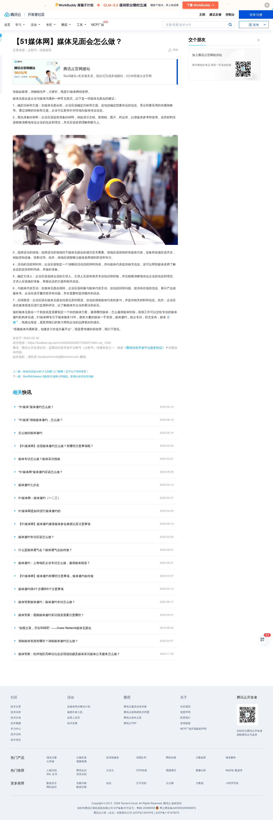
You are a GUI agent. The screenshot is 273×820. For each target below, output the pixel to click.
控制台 (230, 14)
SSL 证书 (51, 774)
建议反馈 (215, 14)
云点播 (170, 783)
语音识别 (81, 774)
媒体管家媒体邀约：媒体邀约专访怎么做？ (46, 602)
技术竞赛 (72, 723)
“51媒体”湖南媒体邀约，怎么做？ (40, 420)
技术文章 (16, 706)
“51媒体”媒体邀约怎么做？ (36, 407)
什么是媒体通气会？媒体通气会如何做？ (45, 550)
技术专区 (16, 739)
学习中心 (16, 728)
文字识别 (141, 783)
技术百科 (16, 734)
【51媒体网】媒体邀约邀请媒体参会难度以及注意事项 (54, 524)
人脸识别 (51, 770)
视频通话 (171, 770)
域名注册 (51, 757)
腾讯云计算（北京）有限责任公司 (113, 812)
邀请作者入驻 (75, 712)
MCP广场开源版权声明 (193, 728)
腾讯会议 (81, 770)
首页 (7, 24)
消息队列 (141, 757)
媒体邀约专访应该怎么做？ (36, 537)
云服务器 (81, 757)
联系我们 (185, 717)
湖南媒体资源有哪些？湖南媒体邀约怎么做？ (48, 641)
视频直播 (81, 761)
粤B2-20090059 (146, 808)
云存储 (50, 761)
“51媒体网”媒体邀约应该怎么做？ (40, 472)
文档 (202, 14)
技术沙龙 (16, 717)
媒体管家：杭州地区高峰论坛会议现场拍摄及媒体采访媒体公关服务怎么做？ (69, 654)
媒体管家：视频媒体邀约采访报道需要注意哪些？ (51, 615)
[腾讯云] (12, 14)
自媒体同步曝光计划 (78, 706)
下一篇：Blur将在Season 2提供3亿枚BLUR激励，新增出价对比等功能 (53, 376)
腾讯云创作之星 (133, 717)
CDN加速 (141, 770)
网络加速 (171, 757)
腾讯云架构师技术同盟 (136, 712)
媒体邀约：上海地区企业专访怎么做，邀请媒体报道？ (54, 563)
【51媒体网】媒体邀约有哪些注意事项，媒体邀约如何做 (55, 576)
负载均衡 (81, 783)
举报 (175, 49)
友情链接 (185, 723)
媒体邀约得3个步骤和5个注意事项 (41, 589)
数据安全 (51, 783)
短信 (108, 783)
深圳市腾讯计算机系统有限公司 (95, 808)
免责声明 (185, 712)
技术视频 (16, 723)
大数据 (199, 783)
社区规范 (185, 706)
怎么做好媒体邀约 (30, 433)
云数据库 (201, 757)
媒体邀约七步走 (28, 485)
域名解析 (231, 757)
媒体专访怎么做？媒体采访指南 (39, 459)
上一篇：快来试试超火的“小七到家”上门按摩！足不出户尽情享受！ (51, 371)
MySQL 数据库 (234, 770)
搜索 (230, 24)
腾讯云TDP (130, 723)
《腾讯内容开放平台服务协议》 (144, 347)
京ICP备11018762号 (167, 812)
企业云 (110, 770)
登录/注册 (256, 14)
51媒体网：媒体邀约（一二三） (39, 498)
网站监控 (51, 786)
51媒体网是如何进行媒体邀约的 (39, 511)
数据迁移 (81, 786)
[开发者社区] (36, 14)
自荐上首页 (73, 717)
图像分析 (201, 770)
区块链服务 (112, 757)
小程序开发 (232, 783)
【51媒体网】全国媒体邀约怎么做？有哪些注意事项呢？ (55, 446)
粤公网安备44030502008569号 (178, 808)
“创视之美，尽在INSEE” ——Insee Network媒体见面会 (54, 628)
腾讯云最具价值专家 (135, 706)
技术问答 (16, 712)
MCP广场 (97, 24)
